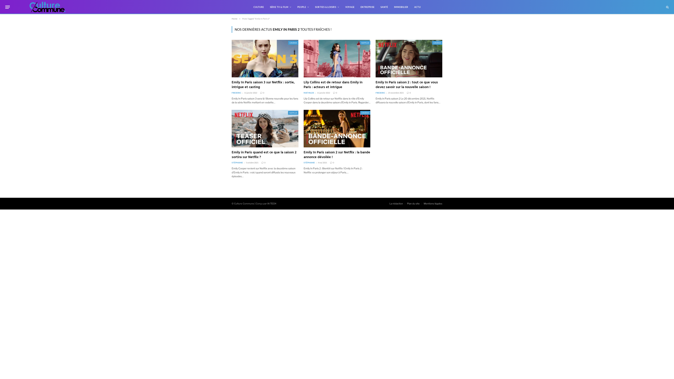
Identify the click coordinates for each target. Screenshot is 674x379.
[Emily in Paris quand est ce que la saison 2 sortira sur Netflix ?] (265, 128)
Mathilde (309, 93)
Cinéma (293, 43)
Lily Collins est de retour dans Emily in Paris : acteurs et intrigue (333, 85)
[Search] (667, 7)
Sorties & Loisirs (325, 7)
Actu (417, 7)
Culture (258, 7)
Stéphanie (237, 162)
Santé (384, 7)
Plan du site (413, 203)
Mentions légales (433, 203)
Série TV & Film (279, 7)
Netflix (365, 43)
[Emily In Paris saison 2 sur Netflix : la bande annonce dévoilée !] (337, 128)
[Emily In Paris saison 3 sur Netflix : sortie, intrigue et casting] (265, 58)
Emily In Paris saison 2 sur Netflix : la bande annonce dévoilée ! (337, 155)
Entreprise (368, 7)
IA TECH (271, 203)
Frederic (236, 93)
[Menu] (7, 7)
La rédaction (396, 203)
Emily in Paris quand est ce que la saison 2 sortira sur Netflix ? (264, 155)
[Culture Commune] (47, 7)
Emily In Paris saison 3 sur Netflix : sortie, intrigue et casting (263, 85)
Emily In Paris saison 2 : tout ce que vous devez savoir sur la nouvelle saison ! (407, 85)
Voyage (350, 7)
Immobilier (401, 7)
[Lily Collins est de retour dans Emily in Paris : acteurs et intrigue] (337, 58)
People (301, 7)
